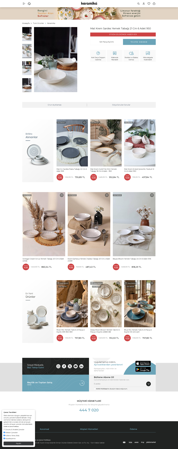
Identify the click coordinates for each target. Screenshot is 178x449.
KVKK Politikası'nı (102, 389)
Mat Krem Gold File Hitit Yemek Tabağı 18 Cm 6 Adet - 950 (103, 170)
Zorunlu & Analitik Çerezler (14, 430)
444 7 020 (89, 410)
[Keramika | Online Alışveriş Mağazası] (89, 3)
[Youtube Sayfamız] (76, 366)
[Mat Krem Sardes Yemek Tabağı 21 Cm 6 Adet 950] (55, 59)
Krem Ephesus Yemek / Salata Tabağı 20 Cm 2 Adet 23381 (89, 260)
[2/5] (140, 42)
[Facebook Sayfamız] (64, 366)
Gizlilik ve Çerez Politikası (11, 426)
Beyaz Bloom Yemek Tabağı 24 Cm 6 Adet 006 (132, 259)
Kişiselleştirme (10, 438)
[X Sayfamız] (70, 366)
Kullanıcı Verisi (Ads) (12, 436)
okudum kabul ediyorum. (112, 389)
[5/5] (143, 42)
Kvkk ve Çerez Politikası (42, 440)
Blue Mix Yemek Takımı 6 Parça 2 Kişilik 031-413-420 (138, 331)
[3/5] (141, 42)
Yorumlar (130, 42)
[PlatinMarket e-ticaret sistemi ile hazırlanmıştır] (151, 442)
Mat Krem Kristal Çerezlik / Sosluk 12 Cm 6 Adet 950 (139, 170)
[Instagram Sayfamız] (58, 366)
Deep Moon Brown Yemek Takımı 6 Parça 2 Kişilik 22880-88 (105, 331)
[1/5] (140, 42)
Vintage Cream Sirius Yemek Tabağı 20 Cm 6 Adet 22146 (43, 260)
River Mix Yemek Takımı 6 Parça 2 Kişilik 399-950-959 (71, 331)
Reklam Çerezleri (11, 433)
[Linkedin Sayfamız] (81, 366)
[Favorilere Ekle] (84, 122)
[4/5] (142, 42)
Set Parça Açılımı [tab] (107, 42)
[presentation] (37, 60)
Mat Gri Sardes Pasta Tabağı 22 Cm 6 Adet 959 (72, 170)
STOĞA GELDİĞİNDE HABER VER (123, 34)
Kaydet (18, 443)
